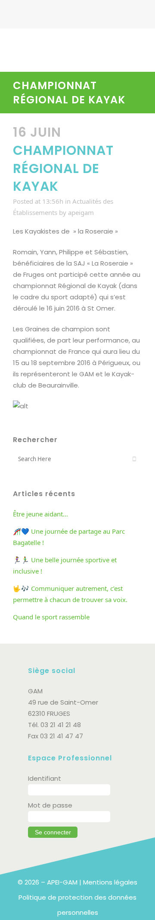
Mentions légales (110, 882)
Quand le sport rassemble (51, 616)
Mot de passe (50, 805)
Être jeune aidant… (40, 514)
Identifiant (44, 778)
